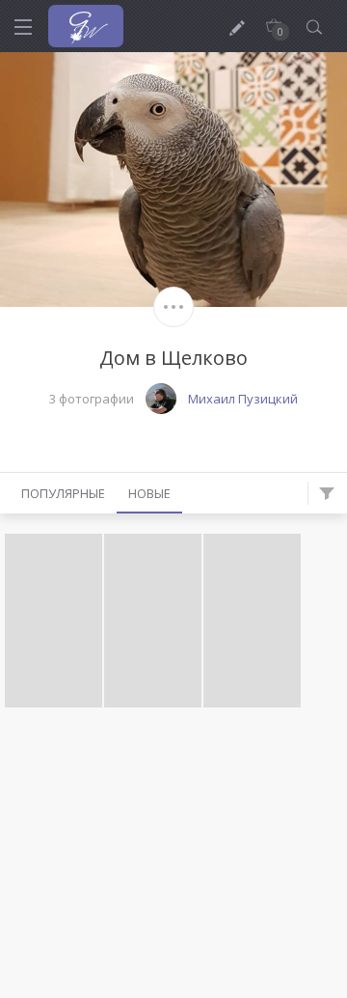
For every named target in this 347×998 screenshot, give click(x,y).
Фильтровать (326, 493)
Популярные (63, 493)
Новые (149, 493)
